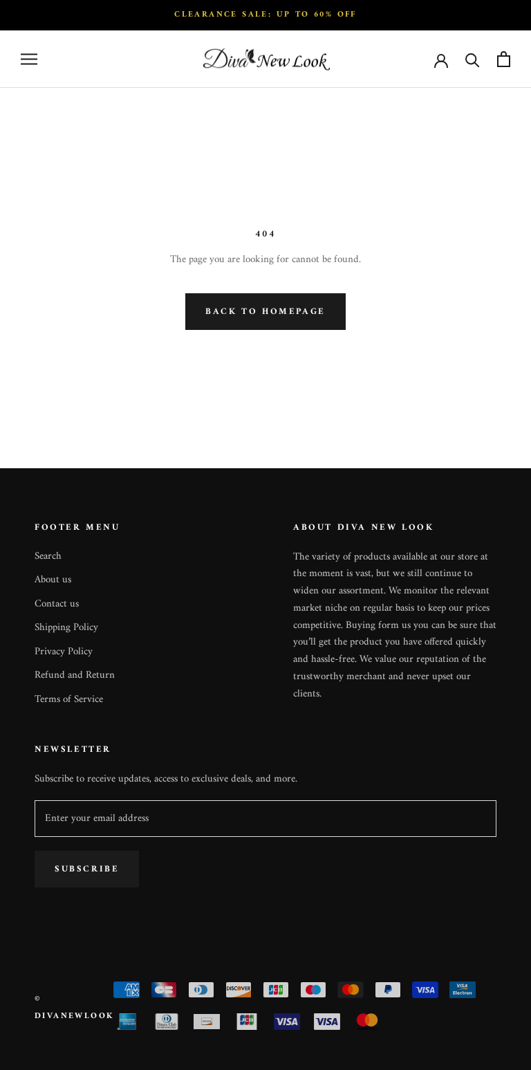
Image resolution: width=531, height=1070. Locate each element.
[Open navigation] (29, 59)
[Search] (472, 59)
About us (53, 581)
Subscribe (87, 869)
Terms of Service (69, 700)
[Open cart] (503, 59)
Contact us (57, 605)
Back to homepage (265, 312)
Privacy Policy (64, 653)
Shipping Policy (66, 628)
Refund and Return (75, 676)
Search (48, 557)
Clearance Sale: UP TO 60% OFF (265, 15)
